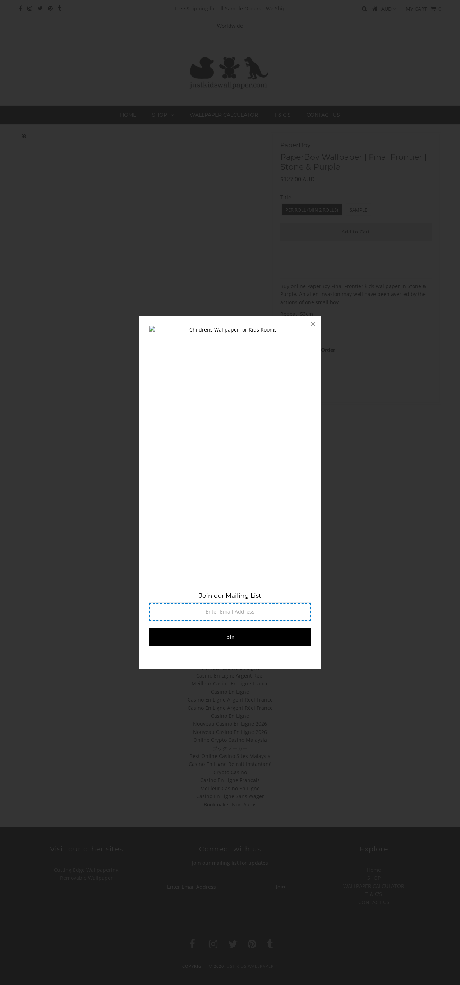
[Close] (313, 324)
